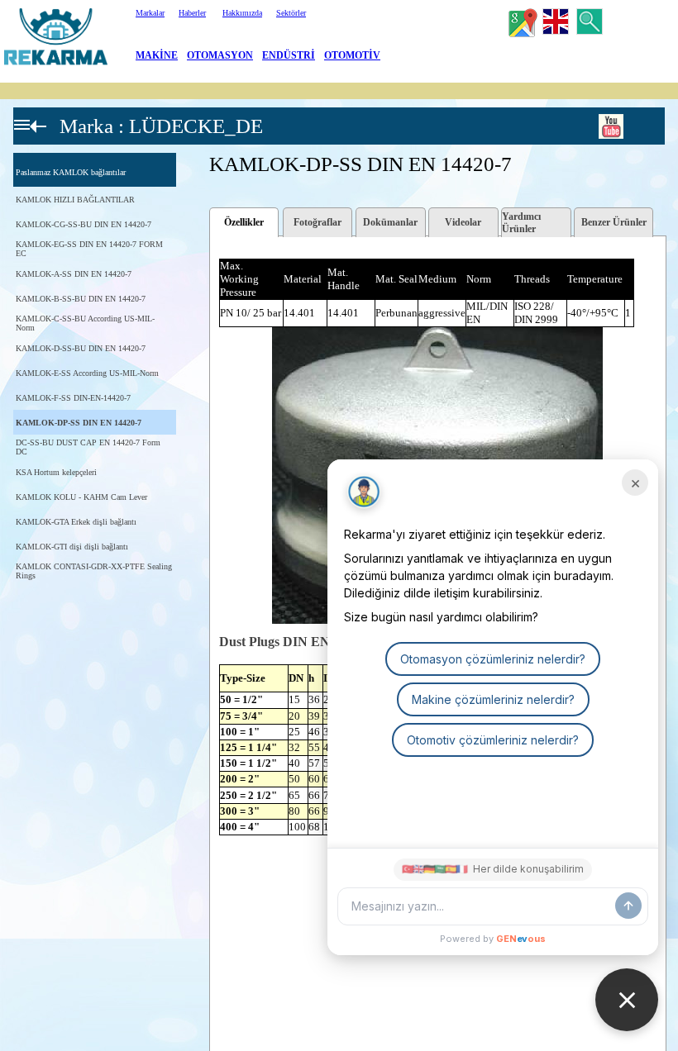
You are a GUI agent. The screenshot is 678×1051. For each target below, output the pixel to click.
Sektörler (291, 12)
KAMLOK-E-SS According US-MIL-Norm (87, 373)
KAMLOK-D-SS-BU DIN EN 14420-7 (81, 348)
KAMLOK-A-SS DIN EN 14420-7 (73, 273)
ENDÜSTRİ (288, 55)
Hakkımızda (242, 12)
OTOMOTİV (352, 55)
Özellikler (244, 222)
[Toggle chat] (626, 999)
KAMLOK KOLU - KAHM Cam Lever (81, 497)
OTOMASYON (220, 55)
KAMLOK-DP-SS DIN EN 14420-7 (78, 422)
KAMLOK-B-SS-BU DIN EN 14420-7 (81, 298)
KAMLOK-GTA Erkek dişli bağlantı (76, 521)
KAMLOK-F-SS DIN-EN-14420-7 (73, 397)
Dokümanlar (390, 222)
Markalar (150, 12)
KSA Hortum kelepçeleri (56, 472)
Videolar (463, 222)
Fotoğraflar (317, 222)
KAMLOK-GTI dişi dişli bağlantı (72, 546)
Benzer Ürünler (614, 222)
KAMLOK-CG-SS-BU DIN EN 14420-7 (83, 224)
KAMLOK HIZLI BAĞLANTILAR (75, 199)
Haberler (192, 12)
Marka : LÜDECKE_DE (161, 126)
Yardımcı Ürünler (521, 223)
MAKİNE (157, 55)
